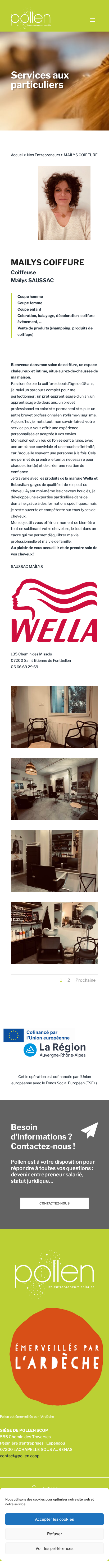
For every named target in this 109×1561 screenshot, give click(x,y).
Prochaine (85, 980)
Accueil (17, 155)
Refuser (54, 1534)
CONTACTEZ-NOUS (54, 1203)
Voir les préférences (54, 1548)
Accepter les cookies (54, 1519)
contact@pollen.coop (19, 1456)
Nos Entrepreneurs (43, 155)
